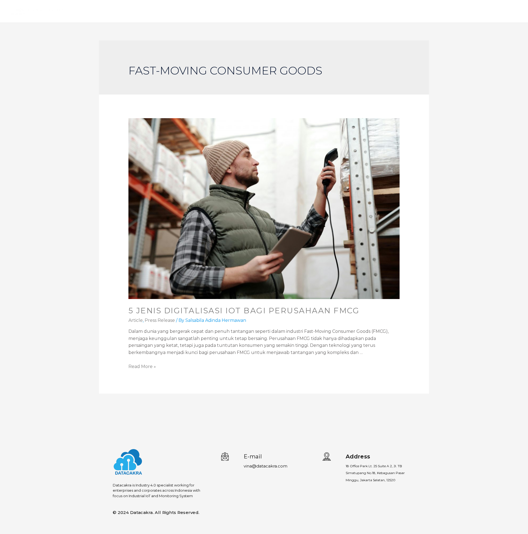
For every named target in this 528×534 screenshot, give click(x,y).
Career (506, 11)
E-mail (253, 456)
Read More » (142, 366)
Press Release (160, 320)
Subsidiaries (478, 11)
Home (426, 11)
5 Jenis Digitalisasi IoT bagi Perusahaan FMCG (244, 310)
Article (135, 320)
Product (449, 11)
